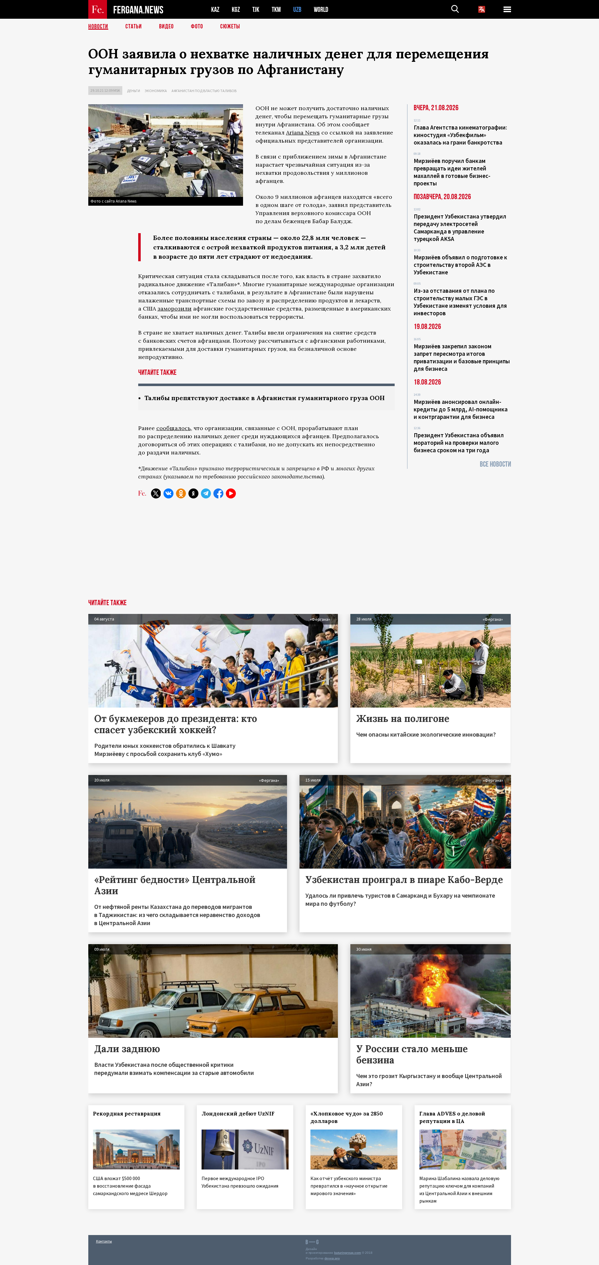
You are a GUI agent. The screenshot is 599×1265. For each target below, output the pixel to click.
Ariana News (303, 132)
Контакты (104, 1241)
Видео (166, 26)
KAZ (215, 9)
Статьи (133, 26)
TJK (255, 9)
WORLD (321, 9)
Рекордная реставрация (127, 1113)
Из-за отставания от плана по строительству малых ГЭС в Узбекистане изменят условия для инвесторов (460, 302)
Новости (98, 26)
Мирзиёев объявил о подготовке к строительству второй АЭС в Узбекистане (460, 264)
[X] (156, 493)
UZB (297, 9)
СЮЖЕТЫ (230, 26)
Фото (197, 26)
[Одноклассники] (181, 493)
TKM (276, 9)
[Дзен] (193, 493)
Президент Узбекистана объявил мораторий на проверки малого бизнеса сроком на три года (459, 442)
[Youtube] (231, 493)
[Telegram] (206, 493)
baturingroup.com (347, 1252)
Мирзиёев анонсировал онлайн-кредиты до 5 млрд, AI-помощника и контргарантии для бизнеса (461, 409)
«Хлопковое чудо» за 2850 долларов (346, 1117)
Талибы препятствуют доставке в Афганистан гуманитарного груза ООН (264, 398)
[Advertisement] (299, 552)
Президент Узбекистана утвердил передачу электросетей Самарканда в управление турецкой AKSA (460, 228)
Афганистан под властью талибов (204, 90)
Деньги (133, 90)
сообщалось (173, 428)
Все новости (495, 464)
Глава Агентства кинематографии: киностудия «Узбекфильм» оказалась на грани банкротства (460, 135)
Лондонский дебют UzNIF (238, 1113)
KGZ (236, 9)
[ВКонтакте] (168, 493)
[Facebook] (218, 493)
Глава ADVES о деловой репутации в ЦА (452, 1117)
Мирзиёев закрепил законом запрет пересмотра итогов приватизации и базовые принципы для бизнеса (462, 357)
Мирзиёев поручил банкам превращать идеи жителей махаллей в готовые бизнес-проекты (452, 172)
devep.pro (332, 1258)
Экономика (156, 90)
